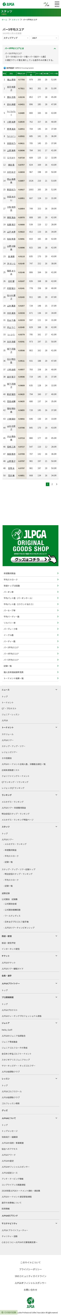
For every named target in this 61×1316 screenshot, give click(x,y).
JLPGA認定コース (10, 1172)
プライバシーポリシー (30, 1269)
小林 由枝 (11, 369)
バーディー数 (9, 641)
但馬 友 (11, 468)
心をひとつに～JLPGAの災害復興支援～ (19, 1242)
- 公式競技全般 (10, 903)
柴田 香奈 (11, 454)
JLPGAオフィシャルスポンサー (16, 1166)
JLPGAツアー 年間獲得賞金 (14, 807)
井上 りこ (11, 327)
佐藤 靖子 (11, 224)
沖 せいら (11, 263)
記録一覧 (7, 665)
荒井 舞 (11, 475)
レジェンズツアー (9, 752)
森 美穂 (11, 256)
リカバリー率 (9, 622)
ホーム (5, 19)
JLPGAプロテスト (10, 1010)
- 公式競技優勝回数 (12, 909)
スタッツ (15, 19)
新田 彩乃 (11, 189)
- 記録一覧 (8, 861)
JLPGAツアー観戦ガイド (13, 968)
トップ (5, 696)
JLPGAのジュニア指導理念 (14, 1035)
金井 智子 (11, 376)
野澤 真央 (11, 128)
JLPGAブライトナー (11, 983)
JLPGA (5, 720)
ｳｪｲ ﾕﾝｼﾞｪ (11, 136)
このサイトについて (30, 1262)
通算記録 (6, 893)
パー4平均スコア (11, 653)
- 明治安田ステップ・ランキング (17, 873)
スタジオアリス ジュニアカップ (16, 1059)
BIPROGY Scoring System (24, 68)
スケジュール (7, 734)
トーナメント (8, 702)
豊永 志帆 (11, 97)
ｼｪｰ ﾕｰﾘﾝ (11, 334)
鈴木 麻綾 (11, 104)
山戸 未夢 (11, 231)
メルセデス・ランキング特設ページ (17, 819)
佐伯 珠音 (11, 238)
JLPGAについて (9, 1118)
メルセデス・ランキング (13, 801)
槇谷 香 (11, 164)
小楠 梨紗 (11, 418)
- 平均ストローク (11, 856)
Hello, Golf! (7, 1029)
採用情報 (6, 1208)
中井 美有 (11, 313)
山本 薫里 (11, 305)
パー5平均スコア (11, 659)
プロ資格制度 (8, 997)
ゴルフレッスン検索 (11, 1103)
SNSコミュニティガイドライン (30, 1276)
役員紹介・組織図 (10, 1136)
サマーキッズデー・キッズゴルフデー (18, 1065)
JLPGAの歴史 (8, 1160)
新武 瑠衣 (11, 394)
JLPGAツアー (8, 740)
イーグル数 (8, 635)
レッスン (6, 1078)
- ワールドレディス (11, 915)
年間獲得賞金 (9, 573)
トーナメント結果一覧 (13, 678)
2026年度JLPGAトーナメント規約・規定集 (21, 1190)
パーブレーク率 (10, 628)
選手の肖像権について (12, 1202)
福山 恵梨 (11, 79)
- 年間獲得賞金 (10, 850)
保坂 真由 (11, 217)
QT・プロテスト (9, 708)
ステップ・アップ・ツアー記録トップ (18, 869)
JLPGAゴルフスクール (12, 1091)
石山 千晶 (11, 320)
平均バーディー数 (11, 616)
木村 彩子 (11, 172)
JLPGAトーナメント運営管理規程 (17, 1196)
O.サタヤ (11, 157)
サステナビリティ (9, 1223)
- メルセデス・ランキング (15, 844)
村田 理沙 (11, 288)
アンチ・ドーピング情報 (12, 1178)
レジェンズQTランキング (13, 788)
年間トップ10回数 (11, 585)
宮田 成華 (11, 401)
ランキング (7, 794)
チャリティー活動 (9, 1236)
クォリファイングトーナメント (16, 776)
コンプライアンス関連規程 (13, 1184)
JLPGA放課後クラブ (11, 1071)
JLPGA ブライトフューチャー (15, 1230)
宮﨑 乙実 (11, 446)
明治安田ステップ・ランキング (16, 813)
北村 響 (11, 281)
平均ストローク (10, 579)
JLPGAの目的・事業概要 (13, 1142)
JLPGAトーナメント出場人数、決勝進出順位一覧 (24, 764)
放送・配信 (7, 936)
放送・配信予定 (9, 942)
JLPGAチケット (9, 962)
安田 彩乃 (11, 143)
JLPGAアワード (9, 1154)
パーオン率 (8, 592)
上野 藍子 (11, 461)
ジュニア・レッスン (10, 714)
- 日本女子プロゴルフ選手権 (16, 921)
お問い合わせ (30, 1289)
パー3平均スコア (11, 647)
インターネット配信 (11, 948)
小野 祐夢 (11, 121)
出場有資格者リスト (11, 770)
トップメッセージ (10, 1131)
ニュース (6, 689)
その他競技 (7, 758)
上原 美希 (11, 150)
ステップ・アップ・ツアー (13, 746)
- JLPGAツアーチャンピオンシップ (18, 927)
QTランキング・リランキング (15, 782)
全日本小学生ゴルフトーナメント (16, 1053)
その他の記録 (10, 1312)
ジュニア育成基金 (9, 1041)
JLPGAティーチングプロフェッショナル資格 (21, 1016)
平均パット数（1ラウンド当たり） (19, 604)
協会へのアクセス (9, 1148)
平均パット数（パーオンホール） (18, 598)
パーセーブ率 (9, 610)
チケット (6, 955)
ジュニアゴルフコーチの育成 (14, 1047)
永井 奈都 (11, 341)
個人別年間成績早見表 (13, 672)
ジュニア (6, 1023)
